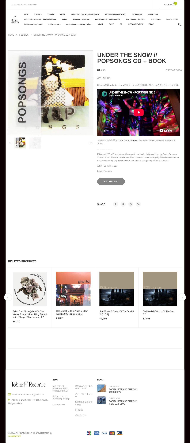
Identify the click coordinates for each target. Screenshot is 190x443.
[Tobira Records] (14, 19)
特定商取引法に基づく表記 (83, 403)
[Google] (138, 204)
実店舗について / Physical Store (61, 397)
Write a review (174, 70)
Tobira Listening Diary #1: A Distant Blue (123, 402)
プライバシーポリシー (83, 395)
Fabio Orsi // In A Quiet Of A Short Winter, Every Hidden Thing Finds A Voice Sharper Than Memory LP (30, 314)
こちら (120, 140)
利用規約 (79, 410)
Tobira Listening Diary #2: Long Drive (123, 390)
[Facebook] (115, 204)
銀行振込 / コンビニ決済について (83, 387)
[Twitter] (123, 204)
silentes (24, 35)
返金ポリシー (81, 415)
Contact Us (59, 404)
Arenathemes (14, 436)
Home (11, 35)
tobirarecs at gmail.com (32, 394)
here (133, 140)
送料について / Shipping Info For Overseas (60, 388)
